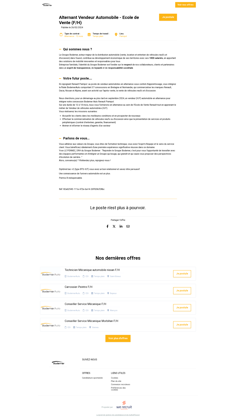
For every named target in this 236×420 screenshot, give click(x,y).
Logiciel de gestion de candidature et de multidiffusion (118, 415)
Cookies (114, 378)
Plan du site (116, 381)
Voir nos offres (186, 4)
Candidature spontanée (92, 378)
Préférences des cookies (118, 389)
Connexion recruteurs (120, 384)
